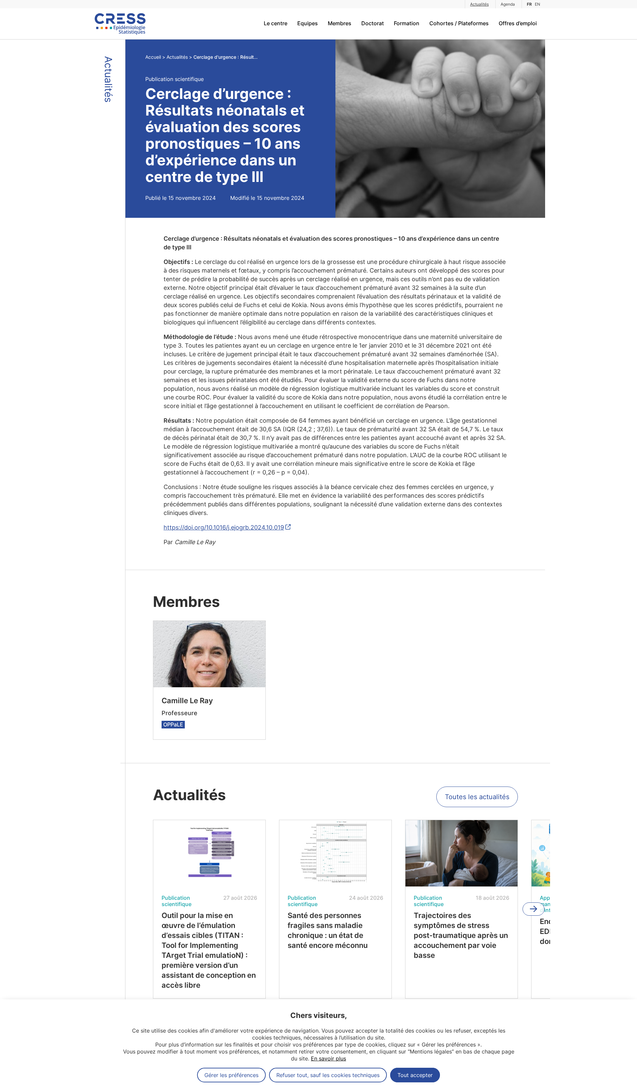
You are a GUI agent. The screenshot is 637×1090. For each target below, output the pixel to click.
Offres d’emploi (518, 23)
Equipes (307, 23)
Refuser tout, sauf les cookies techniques (328, 1075)
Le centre (275, 23)
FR (529, 4)
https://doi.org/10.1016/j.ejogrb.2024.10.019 (224, 527)
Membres (339, 23)
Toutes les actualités (477, 797)
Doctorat (372, 23)
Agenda (508, 4)
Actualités (479, 4)
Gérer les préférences (231, 1075)
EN (537, 4)
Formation (406, 23)
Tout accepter (415, 1075)
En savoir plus (328, 1058)
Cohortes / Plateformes (459, 23)
